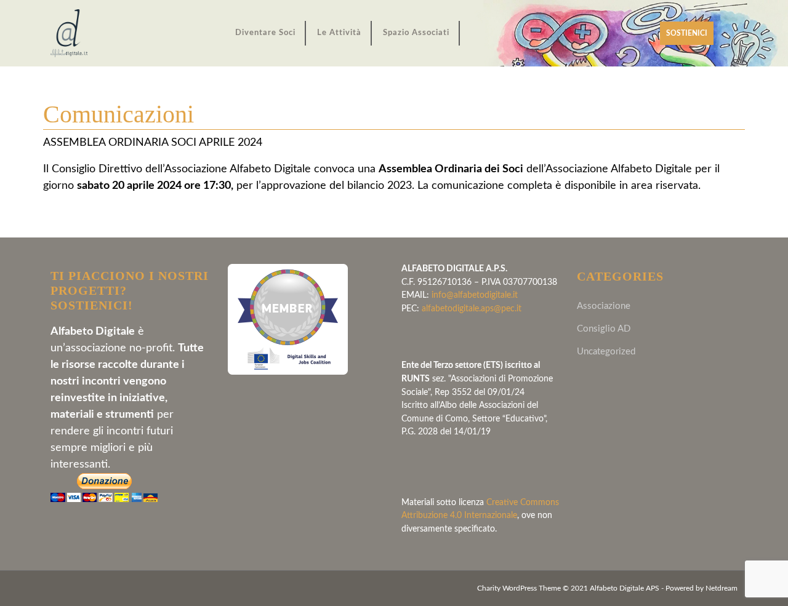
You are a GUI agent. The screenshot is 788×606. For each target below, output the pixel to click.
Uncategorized (606, 351)
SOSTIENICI (690, 37)
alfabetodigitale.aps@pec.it (471, 308)
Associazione (603, 306)
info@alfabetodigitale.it (475, 295)
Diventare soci (265, 33)
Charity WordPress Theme (519, 588)
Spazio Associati (416, 33)
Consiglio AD (603, 328)
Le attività (339, 33)
